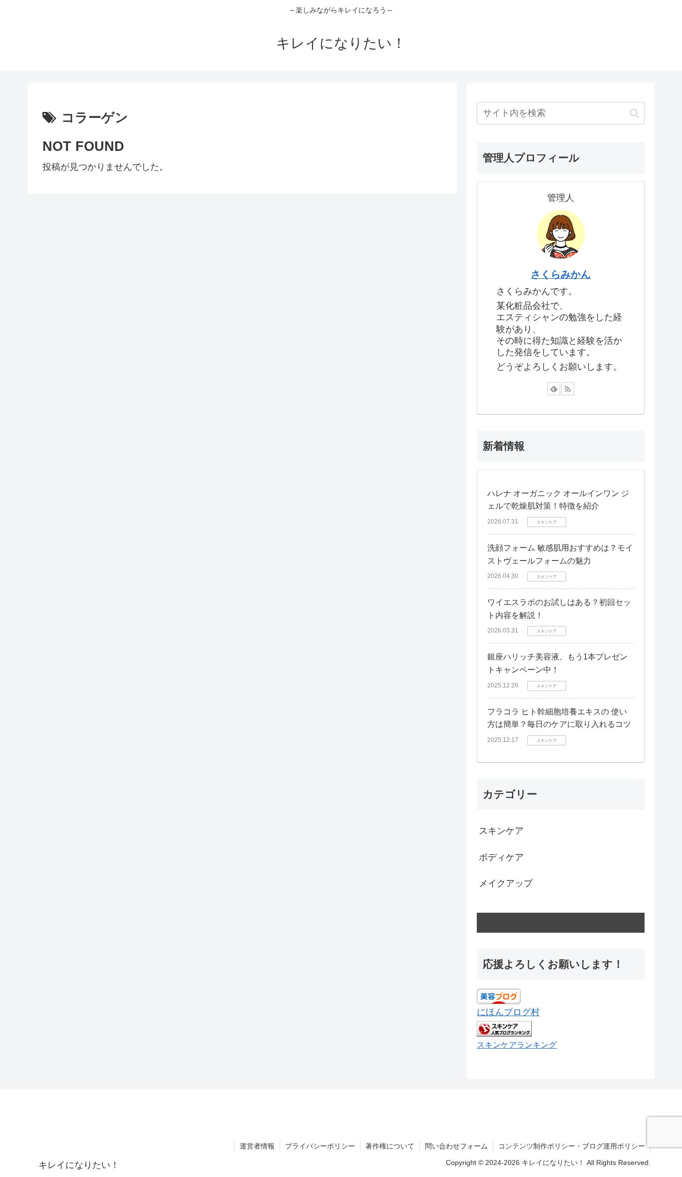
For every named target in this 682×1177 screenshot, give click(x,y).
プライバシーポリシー (320, 1146)
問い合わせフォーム (456, 1146)
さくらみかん (561, 274)
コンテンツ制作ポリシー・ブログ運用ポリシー (571, 1146)
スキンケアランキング (517, 1044)
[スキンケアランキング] (504, 1028)
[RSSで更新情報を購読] (567, 388)
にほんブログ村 (508, 1012)
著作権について (389, 1146)
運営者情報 (257, 1146)
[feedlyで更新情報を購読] (553, 388)
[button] (634, 113)
